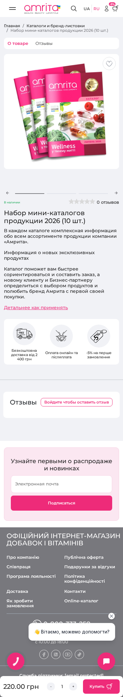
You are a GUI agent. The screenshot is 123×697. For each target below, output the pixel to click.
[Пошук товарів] (75, 8)
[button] (7, 193)
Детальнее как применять (36, 308)
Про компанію (23, 557)
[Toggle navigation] (12, 8)
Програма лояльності (31, 576)
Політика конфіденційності (84, 579)
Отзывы (43, 43)
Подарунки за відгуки (89, 566)
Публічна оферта (84, 557)
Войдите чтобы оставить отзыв (76, 402)
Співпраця (19, 566)
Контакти (75, 591)
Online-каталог (81, 600)
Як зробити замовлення (20, 603)
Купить (97, 686)
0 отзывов (108, 202)
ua (87, 8)
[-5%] (107, 8)
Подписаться (61, 502)
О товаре (18, 43)
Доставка (17, 591)
